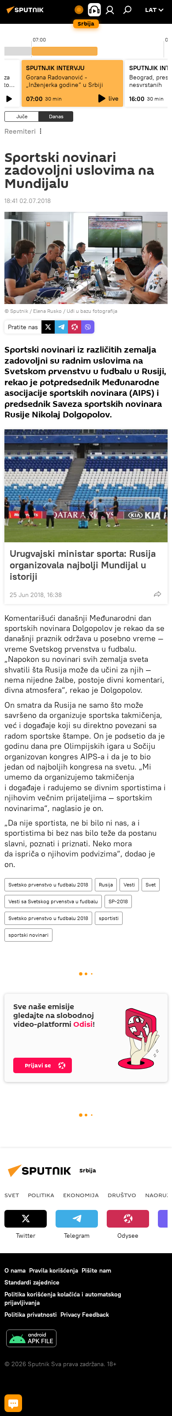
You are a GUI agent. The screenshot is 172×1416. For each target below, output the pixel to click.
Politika (41, 1195)
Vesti (129, 884)
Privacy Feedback (84, 1314)
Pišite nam (96, 1270)
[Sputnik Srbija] (26, 13)
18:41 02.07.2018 (27, 201)
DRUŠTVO (122, 1195)
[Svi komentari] (13, 1403)
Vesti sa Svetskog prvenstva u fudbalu (53, 901)
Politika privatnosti (30, 1314)
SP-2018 (118, 901)
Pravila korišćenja (53, 1270)
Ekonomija (81, 1195)
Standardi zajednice (32, 1282)
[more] (157, 594)
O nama (15, 1270)
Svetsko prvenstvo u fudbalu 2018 (48, 884)
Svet (151, 884)
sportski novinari (28, 934)
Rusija (106, 884)
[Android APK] (31, 1339)
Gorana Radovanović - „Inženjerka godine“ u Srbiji (64, 81)
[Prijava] (110, 10)
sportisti (109, 918)
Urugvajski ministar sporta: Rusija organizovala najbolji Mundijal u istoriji (83, 565)
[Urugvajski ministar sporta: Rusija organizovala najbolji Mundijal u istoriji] (86, 485)
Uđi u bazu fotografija (92, 311)
